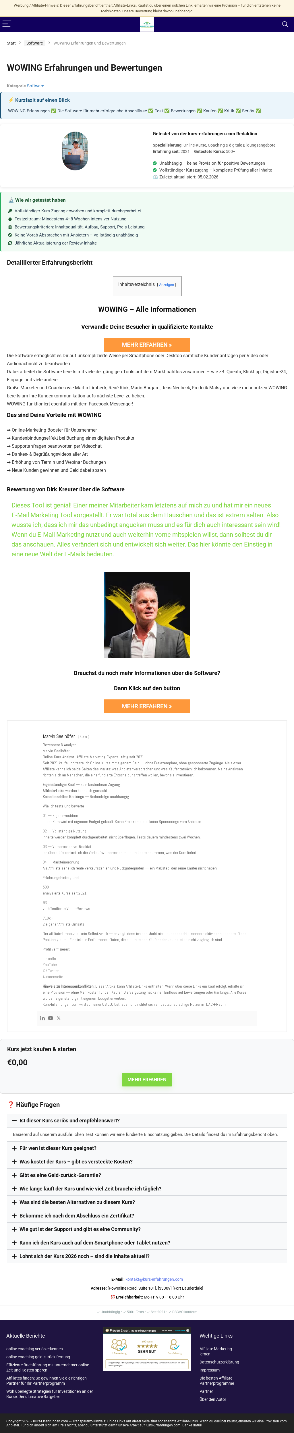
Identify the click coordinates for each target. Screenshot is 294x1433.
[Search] (285, 24)
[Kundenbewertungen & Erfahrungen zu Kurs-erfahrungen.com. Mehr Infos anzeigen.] (147, 1329)
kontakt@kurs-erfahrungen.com (154, 1279)
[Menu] (7, 24)
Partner (206, 1391)
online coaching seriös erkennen (34, 1349)
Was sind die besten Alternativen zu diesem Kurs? (77, 1202)
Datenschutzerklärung (219, 1362)
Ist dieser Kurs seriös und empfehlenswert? (70, 1120)
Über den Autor (213, 1399)
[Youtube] (50, 1018)
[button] (147, 1120)
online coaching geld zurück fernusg (38, 1357)
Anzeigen (166, 284)
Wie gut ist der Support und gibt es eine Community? (80, 1229)
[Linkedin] (42, 1018)
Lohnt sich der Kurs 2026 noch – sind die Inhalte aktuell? (85, 1256)
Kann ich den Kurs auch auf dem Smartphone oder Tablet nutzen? (95, 1243)
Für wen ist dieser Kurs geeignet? (58, 1148)
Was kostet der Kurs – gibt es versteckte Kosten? (76, 1162)
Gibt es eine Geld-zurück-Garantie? (60, 1175)
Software (34, 43)
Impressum (210, 1370)
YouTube (50, 964)
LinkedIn (49, 958)
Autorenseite (53, 976)
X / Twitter (51, 970)
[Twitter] (58, 1018)
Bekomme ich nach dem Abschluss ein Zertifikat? (77, 1216)
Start (11, 43)
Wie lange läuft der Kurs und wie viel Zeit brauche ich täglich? (90, 1189)
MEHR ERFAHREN (147, 1079)
